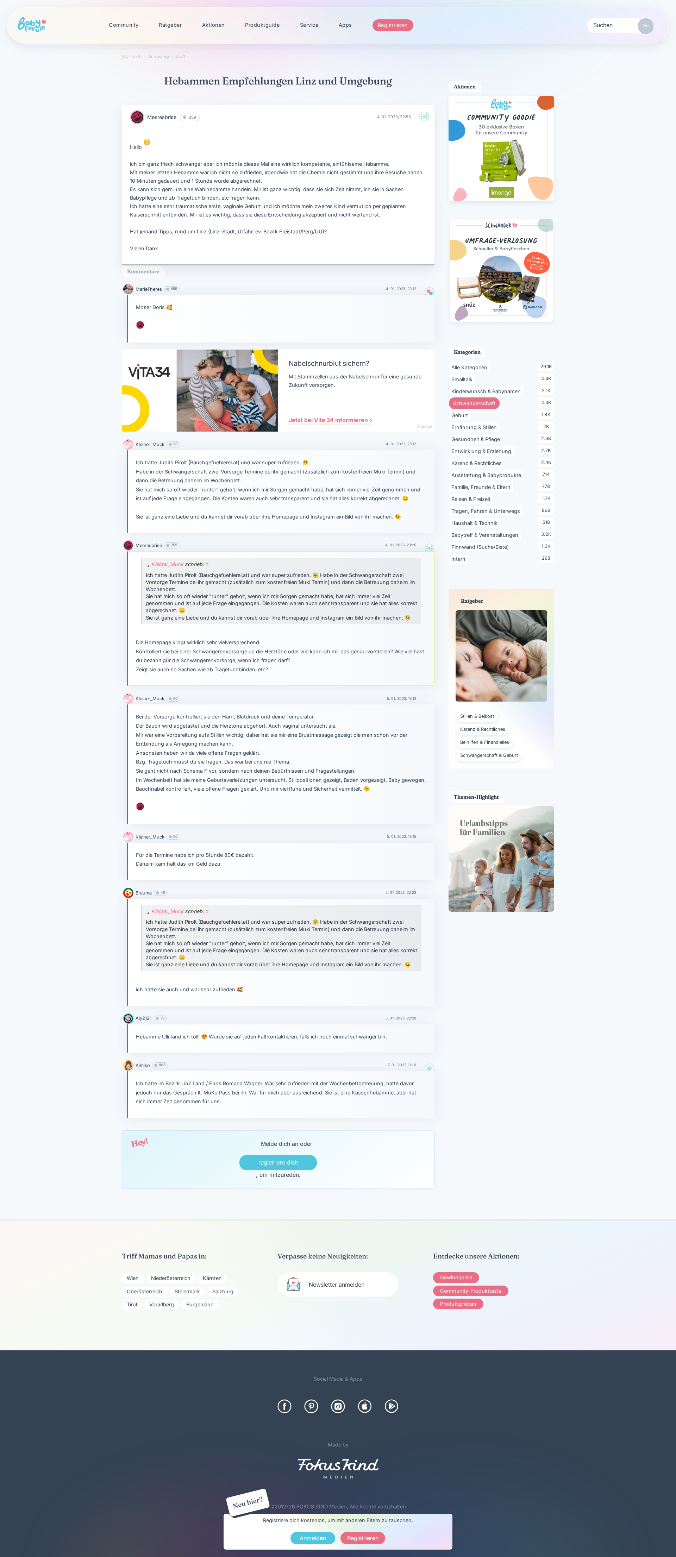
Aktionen (213, 25)
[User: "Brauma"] (128, 893)
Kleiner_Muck (150, 444)
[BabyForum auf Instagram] (338, 1406)
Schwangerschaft (476, 403)
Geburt (460, 415)
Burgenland (200, 1304)
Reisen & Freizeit (472, 499)
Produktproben (458, 1304)
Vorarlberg (161, 1304)
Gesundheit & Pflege (476, 439)
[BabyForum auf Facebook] (284, 1406)
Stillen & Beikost (477, 716)
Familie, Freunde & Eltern (482, 487)
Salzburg (222, 1291)
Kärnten (212, 1278)
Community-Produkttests (470, 1291)
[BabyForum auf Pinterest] (311, 1406)
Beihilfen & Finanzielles (484, 742)
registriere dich (278, 1162)
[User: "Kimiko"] (128, 1065)
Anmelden (313, 1538)
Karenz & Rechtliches (477, 463)
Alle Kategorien (470, 367)
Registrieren (393, 25)
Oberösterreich (144, 1291)
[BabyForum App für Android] (391, 1406)
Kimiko (143, 1065)
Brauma (144, 893)
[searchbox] (620, 24)
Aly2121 (143, 1018)
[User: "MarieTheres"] (128, 289)
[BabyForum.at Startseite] (32, 25)
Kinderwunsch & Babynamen (487, 391)
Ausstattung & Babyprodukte (487, 475)
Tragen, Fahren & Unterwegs (486, 511)
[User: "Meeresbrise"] (137, 117)
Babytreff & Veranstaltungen (486, 535)
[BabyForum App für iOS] (365, 1406)
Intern (459, 558)
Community (124, 25)
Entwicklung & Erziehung (482, 451)
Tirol (132, 1304)
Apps (345, 25)
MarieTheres (149, 289)
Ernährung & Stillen (475, 427)
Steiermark (187, 1291)
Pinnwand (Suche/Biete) (481, 547)
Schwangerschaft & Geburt (489, 755)
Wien (133, 1278)
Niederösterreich (170, 1278)
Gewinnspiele (456, 1277)
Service (309, 25)
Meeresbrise (161, 117)
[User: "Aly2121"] (128, 1018)
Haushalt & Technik (475, 523)
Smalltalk (463, 379)
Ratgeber (170, 25)
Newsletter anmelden (336, 1284)
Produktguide (262, 25)
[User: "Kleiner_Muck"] (128, 444)
